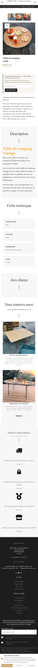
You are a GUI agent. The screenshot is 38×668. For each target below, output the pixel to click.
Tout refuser (19, 665)
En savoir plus (24, 662)
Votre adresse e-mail (7, 628)
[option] (19, 17)
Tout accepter (7, 665)
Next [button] (33, 17)
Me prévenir (11, 90)
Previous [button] (5, 17)
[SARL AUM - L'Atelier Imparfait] (19, 1)
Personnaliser (31, 665)
